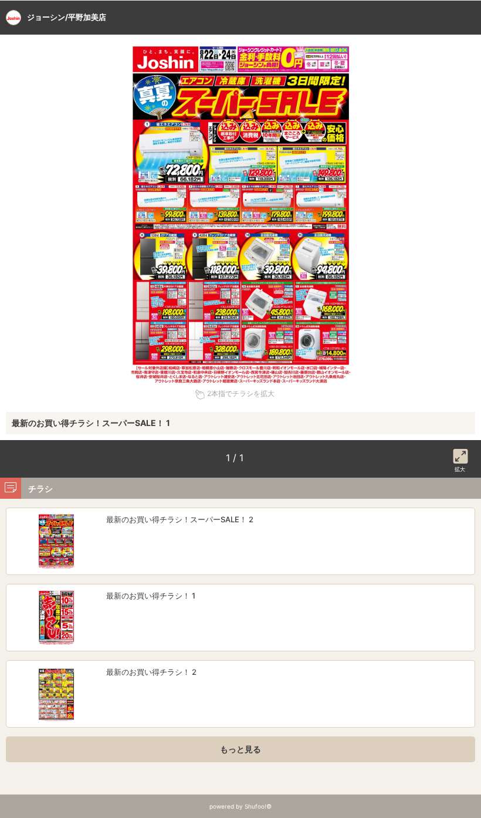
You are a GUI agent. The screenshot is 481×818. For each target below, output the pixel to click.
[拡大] (460, 454)
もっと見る (240, 749)
